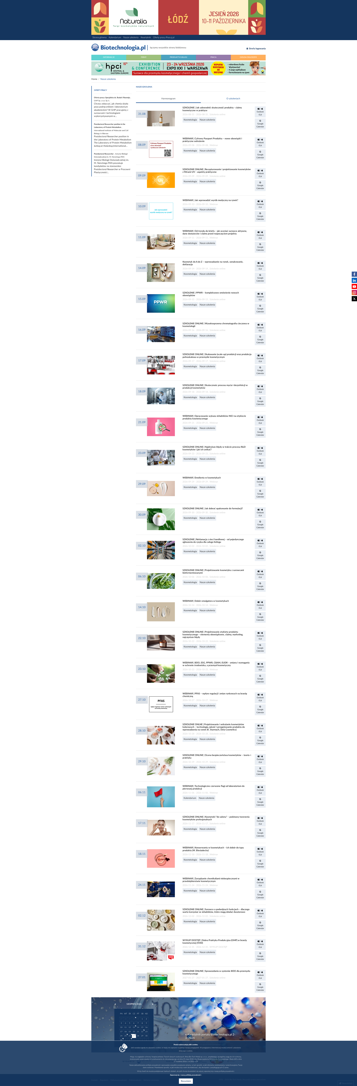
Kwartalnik (146, 37)
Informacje (109, 57)
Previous (116, 1004)
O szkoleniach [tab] (233, 98)
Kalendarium (115, 37)
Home (94, 79)
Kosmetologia (190, 120)
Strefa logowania (257, 48)
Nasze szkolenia (130, 37)
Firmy (143, 57)
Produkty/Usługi (178, 57)
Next (151, 1004)
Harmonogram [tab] (168, 98)
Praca (213, 57)
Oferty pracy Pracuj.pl (163, 37)
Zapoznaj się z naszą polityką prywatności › (186, 1075)
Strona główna (99, 37)
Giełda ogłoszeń (248, 57)
